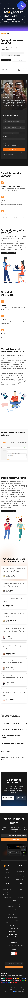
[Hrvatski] (2, 980)
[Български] (4, 978)
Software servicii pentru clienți (14, 906)
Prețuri (7, 872)
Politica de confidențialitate (9, 154)
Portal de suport (20, 868)
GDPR (17, 989)
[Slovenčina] (4, 982)
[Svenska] (9, 982)
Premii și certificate (7, 889)
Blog (21, 886)
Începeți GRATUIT (6, 60)
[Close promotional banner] (26, 1)
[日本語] (9, 980)
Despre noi (7, 886)
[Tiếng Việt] (13, 982)
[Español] (18, 978)
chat (21, 368)
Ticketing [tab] (5, 442)
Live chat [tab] (12, 442)
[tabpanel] (14, 453)
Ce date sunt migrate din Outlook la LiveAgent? (12, 729)
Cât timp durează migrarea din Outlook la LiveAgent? (11, 736)
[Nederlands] (16, 980)
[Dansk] (9, 978)
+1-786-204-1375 (12, 934)
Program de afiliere (7, 894)
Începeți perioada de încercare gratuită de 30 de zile (14, 835)
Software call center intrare (14, 914)
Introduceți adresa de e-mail (9, 124)
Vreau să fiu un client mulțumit (9, 510)
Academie (21, 892)
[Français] (25, 978)
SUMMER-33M (11, 19)
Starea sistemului (20, 874)
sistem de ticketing (5, 323)
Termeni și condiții (8, 987)
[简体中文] (16, 982)
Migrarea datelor (20, 871)
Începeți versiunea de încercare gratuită (8, 798)
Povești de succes (7, 892)
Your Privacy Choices (19, 991)
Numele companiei (7, 130)
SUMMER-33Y (6, 21)
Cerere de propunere (20, 879)
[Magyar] (4, 980)
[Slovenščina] (6, 982)
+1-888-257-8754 (12, 931)
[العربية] (2, 978)
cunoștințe (8, 501)
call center (11, 188)
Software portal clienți (14, 920)
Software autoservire (14, 912)
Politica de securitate (18, 987)
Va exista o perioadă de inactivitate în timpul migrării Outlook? (12, 750)
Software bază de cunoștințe (14, 903)
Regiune (5, 136)
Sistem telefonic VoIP (14, 909)
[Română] (25, 980)
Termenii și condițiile (18, 152)
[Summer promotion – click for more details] (14, 15)
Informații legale (7, 897)
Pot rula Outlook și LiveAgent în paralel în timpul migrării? (13, 758)
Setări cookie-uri (7, 991)
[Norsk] (18, 980)
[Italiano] (6, 980)
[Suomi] (23, 978)
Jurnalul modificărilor (20, 876)
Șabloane (21, 894)
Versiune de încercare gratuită (8, 252)
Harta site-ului (23, 989)
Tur (7, 880)
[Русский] (2, 982)
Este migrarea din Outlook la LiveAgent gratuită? (13, 743)
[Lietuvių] (11, 980)
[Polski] (20, 980)
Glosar (21, 889)
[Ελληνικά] (13, 978)
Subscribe (14, 967)
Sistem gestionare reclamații (14, 917)
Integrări (7, 877)
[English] (16, 978)
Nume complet (6, 119)
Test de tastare (21, 897)
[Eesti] (20, 978)
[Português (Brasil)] (23, 980)
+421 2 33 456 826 (13, 929)
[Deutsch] (11, 978)
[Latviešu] (13, 980)
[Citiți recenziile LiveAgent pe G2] (14, 953)
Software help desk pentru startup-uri (14, 922)
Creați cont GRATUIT (14, 149)
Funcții (7, 874)
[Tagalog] (11, 982)
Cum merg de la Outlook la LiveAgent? (10, 723)
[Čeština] (6, 978)
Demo (7, 869)
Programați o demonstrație (19, 60)
